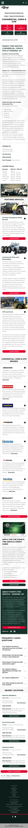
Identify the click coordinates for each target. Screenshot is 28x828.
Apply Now (14, 581)
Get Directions (20, 33)
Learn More (14, 238)
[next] (25, 190)
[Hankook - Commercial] (14, 422)
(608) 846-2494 (6, 732)
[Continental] (14, 498)
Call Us (7, 34)
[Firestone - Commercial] (14, 386)
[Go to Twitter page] (15, 817)
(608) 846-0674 (6, 757)
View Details (14, 716)
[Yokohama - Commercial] (14, 460)
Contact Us (15, 812)
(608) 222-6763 (6, 706)
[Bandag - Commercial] (14, 479)
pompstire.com (14, 627)
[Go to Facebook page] (12, 817)
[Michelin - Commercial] (14, 441)
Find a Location (14, 771)
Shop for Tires (14, 516)
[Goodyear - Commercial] (14, 405)
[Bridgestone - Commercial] (14, 368)
